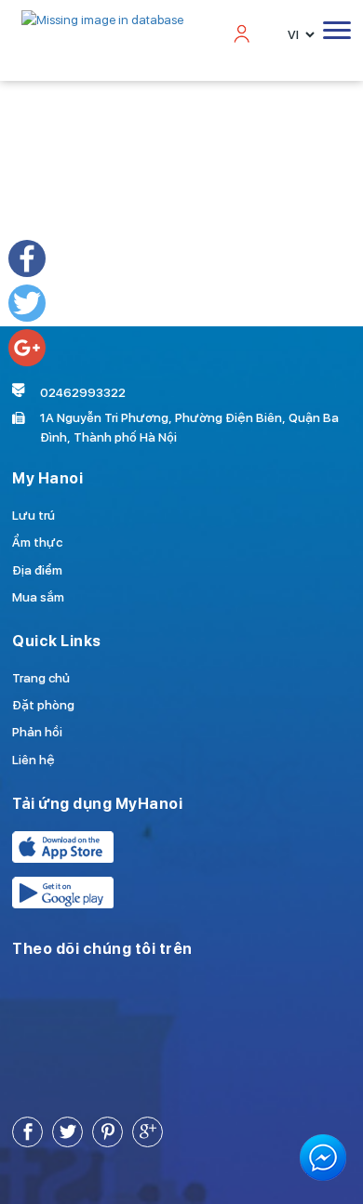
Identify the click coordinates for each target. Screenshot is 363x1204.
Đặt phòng (43, 704)
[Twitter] (27, 303)
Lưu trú (33, 515)
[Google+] (27, 347)
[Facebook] (27, 258)
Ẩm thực (37, 542)
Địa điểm (37, 569)
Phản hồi (37, 731)
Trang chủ (41, 677)
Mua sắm (38, 596)
